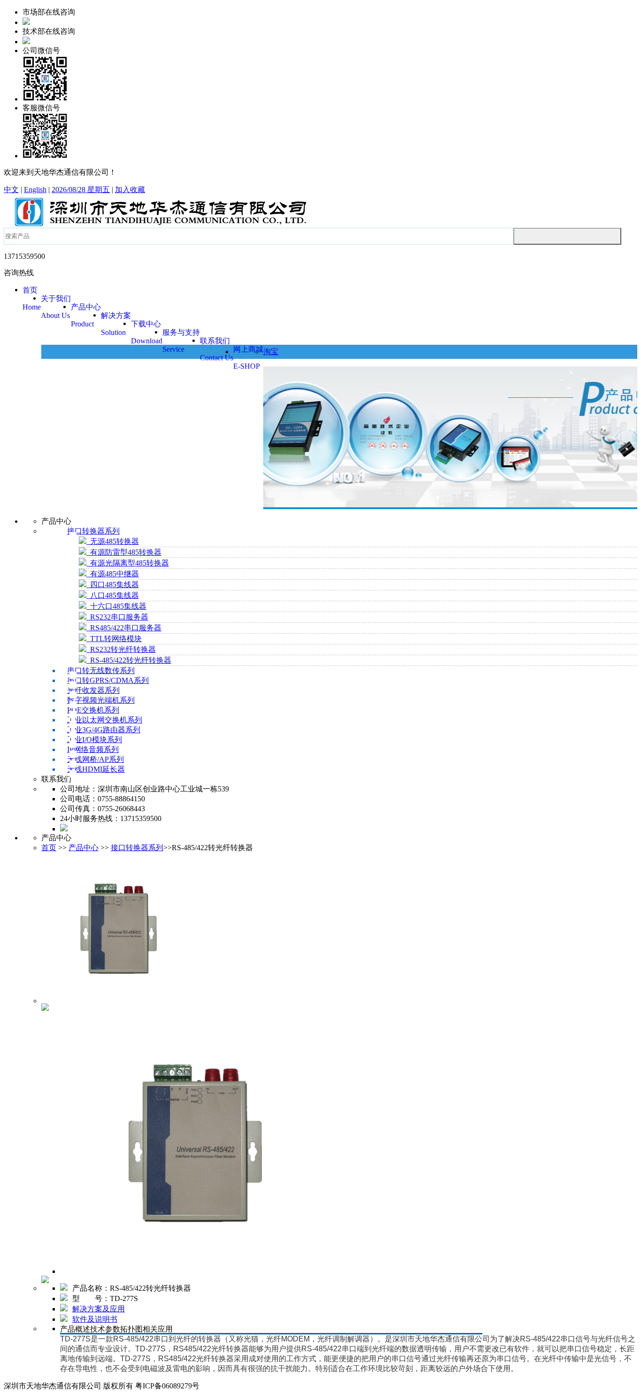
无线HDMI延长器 (96, 769)
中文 (11, 190)
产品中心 (84, 848)
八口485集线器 (112, 595)
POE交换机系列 (93, 710)
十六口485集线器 (116, 606)
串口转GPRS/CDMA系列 (108, 680)
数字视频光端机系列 (101, 700)
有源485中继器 (112, 574)
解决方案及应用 (98, 1309)
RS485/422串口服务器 (123, 628)
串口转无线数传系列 (101, 670)
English (35, 190)
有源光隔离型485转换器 (127, 563)
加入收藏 (130, 190)
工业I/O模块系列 (94, 740)
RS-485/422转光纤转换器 (128, 660)
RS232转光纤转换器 (121, 649)
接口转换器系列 (93, 531)
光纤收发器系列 (93, 690)
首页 (48, 848)
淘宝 (270, 352)
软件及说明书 (94, 1319)
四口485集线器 (112, 585)
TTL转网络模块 (114, 639)
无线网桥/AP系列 (95, 759)
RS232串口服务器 (117, 617)
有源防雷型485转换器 (123, 552)
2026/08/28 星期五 (81, 190)
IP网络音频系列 (93, 749)
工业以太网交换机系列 (104, 720)
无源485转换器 (112, 541)
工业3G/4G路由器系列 (103, 730)
